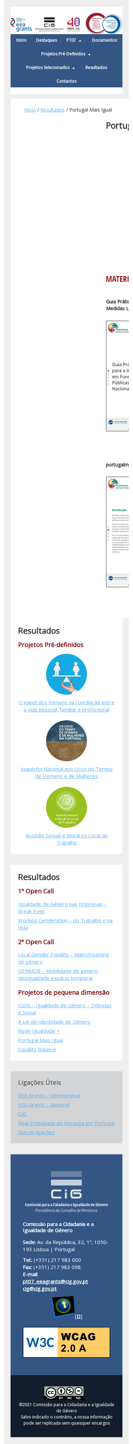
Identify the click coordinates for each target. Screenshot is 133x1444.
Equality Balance (37, 1049)
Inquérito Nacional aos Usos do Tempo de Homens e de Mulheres (67, 772)
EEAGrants (66, 20)
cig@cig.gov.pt (40, 1288)
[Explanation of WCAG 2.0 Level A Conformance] (66, 1355)
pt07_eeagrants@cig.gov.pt (55, 1281)
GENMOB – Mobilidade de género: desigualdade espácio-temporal (58, 974)
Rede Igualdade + (39, 1030)
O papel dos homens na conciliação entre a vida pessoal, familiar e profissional (67, 706)
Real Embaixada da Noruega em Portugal (66, 1123)
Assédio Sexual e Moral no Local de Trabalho (67, 839)
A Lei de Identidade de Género (54, 1021)
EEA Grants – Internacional (49, 1095)
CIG (22, 1113)
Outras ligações (36, 1132)
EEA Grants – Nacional (44, 1104)
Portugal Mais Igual (40, 1040)
